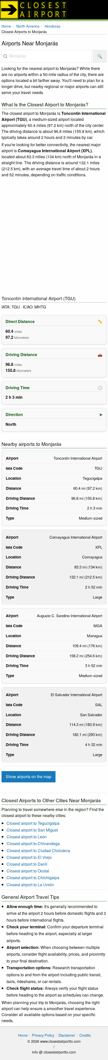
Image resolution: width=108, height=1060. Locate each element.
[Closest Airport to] (54, 9)
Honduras (52, 26)
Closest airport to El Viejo (29, 857)
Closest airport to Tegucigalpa (33, 823)
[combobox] (47, 56)
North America (27, 26)
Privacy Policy (43, 1035)
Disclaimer (67, 1035)
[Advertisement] (54, 237)
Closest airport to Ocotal (28, 871)
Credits (85, 1035)
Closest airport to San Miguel (32, 830)
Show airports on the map (28, 776)
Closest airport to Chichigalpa (33, 877)
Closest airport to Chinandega (33, 843)
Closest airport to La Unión (30, 884)
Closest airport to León (27, 837)
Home (6, 26)
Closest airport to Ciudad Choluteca (38, 850)
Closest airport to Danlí (27, 864)
